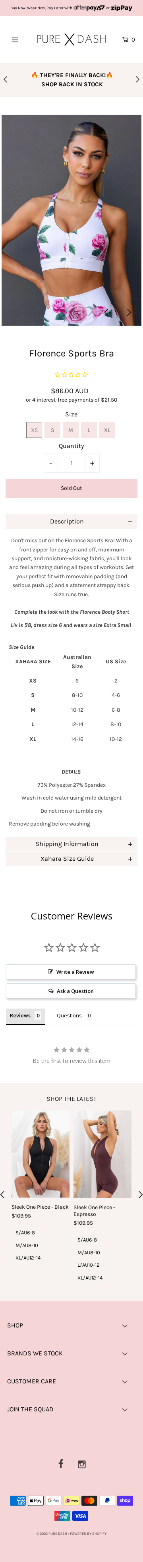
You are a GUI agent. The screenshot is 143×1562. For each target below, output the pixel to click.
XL (107, 430)
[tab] (72, 521)
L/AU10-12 (88, 1265)
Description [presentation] (67, 521)
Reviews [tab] (20, 1015)
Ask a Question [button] (75, 991)
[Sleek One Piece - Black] (41, 1154)
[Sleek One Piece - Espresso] (102, 1154)
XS (34, 430)
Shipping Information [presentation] (67, 844)
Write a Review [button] (75, 971)
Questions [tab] (69, 1015)
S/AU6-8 (25, 1233)
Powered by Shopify (88, 1534)
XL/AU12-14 (28, 1258)
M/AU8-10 (26, 1245)
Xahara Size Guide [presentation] (67, 858)
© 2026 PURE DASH (52, 1534)
